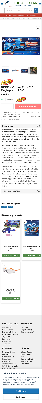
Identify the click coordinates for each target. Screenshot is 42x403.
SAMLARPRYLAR (6, 18)
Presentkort (7, 341)
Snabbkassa (6, 359)
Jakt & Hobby (26, 354)
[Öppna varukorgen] (40, 4)
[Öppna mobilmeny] (2, 4)
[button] (38, 28)
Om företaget (7, 327)
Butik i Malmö (7, 330)
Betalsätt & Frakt (8, 352)
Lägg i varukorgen (11, 256)
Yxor (22, 357)
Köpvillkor (6, 354)
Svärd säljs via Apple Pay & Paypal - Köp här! (10, 368)
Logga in (24, 327)
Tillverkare (6, 344)
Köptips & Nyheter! (9, 332)
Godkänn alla (21, 391)
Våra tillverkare (26, 361)
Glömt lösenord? (27, 332)
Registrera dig (26, 330)
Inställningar (21, 397)
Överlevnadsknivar (28, 359)
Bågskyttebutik (27, 352)
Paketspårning (8, 357)
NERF (14, 18)
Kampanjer (6, 339)
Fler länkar (25, 364)
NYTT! (4, 207)
